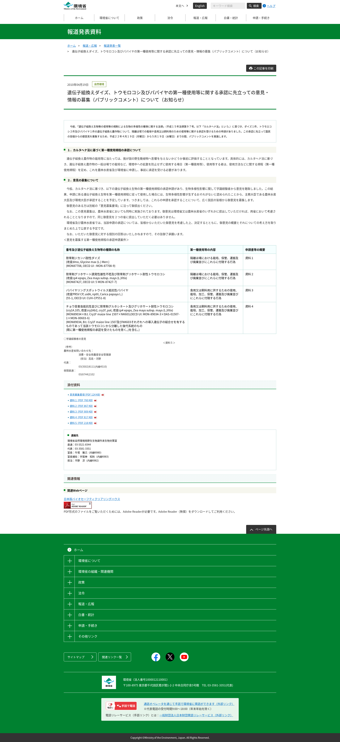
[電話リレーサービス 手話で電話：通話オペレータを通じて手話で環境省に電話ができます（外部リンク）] (121, 705)
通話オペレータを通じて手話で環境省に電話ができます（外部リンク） (189, 704)
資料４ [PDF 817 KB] (81, 417)
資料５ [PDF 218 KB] (81, 423)
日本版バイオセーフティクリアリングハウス (92, 499)
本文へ (180, 6)
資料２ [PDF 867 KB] (81, 406)
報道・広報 (90, 45)
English (200, 6)
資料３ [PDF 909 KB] (81, 411)
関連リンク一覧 (112, 657)
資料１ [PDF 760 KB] (81, 400)
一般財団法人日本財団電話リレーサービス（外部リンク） (196, 715)
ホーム (79, 18)
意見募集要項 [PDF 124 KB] (85, 394)
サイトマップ (75, 657)
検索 (256, 6)
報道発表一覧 (112, 45)
